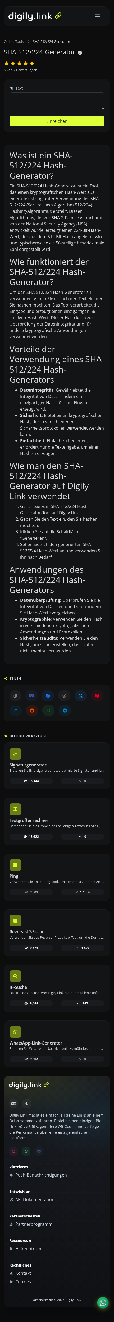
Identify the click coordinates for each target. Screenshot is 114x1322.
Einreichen (56, 121)
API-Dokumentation (34, 1199)
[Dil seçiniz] (13, 1103)
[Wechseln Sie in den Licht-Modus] (26, 1103)
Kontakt (22, 1273)
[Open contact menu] (102, 1302)
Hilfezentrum (27, 1249)
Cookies (22, 1282)
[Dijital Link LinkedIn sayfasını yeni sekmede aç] (16, 710)
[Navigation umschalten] (97, 16)
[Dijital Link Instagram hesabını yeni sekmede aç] (13, 1151)
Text (19, 88)
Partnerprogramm (33, 1224)
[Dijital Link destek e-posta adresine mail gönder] (31, 695)
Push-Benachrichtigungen (40, 1175)
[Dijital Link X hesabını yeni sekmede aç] (81, 695)
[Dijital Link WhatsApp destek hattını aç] (48, 710)
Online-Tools (14, 41)
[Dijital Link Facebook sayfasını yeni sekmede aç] (48, 695)
